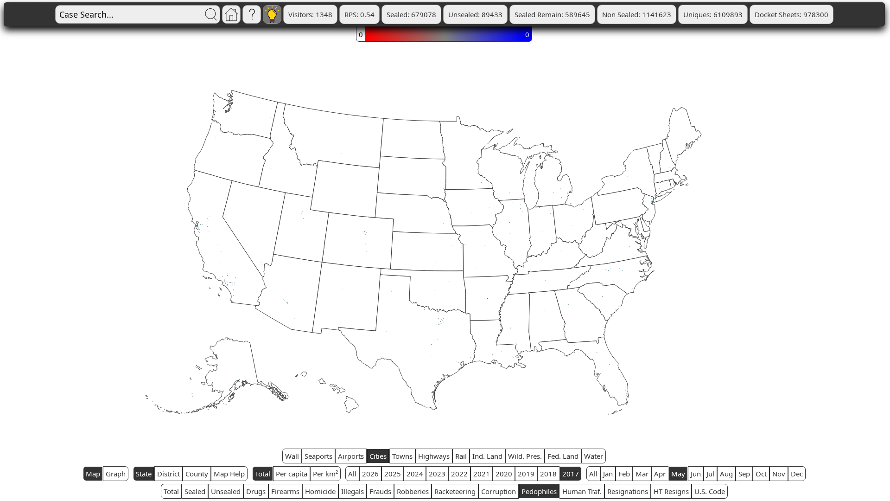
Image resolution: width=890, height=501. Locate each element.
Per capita (291, 473)
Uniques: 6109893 (713, 14)
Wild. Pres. (525, 456)
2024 (415, 473)
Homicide (320, 491)
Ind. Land (487, 456)
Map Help (229, 473)
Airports (351, 456)
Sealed (194, 491)
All (352, 473)
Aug (726, 473)
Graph (116, 473)
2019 (526, 473)
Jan (608, 473)
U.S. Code (709, 491)
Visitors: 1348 (310, 14)
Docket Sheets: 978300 (791, 14)
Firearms (285, 491)
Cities (378, 456)
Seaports (318, 456)
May (678, 473)
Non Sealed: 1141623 (636, 14)
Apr (660, 473)
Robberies (413, 491)
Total (262, 473)
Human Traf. (582, 491)
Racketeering (455, 491)
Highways (434, 456)
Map (93, 473)
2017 (570, 473)
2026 (370, 473)
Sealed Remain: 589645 (552, 14)
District (168, 473)
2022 (459, 473)
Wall (292, 456)
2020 (504, 473)
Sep (744, 473)
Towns (402, 456)
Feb (624, 473)
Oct (761, 473)
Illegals (352, 491)
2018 (548, 473)
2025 (392, 473)
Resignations (627, 491)
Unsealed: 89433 (475, 14)
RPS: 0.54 (359, 14)
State (144, 473)
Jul (710, 473)
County (196, 473)
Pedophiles (539, 491)
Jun (696, 473)
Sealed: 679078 (411, 14)
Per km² (325, 473)
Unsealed (226, 491)
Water (593, 456)
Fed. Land (562, 456)
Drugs (256, 491)
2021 (481, 473)
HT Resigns (671, 491)
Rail (461, 456)
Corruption (498, 491)
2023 (437, 473)
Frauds (380, 491)
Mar (642, 473)
